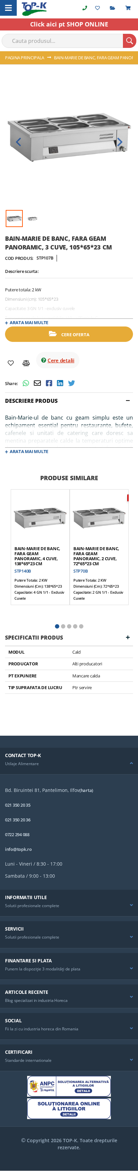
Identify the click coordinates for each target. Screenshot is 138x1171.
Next (120, 142)
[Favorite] (10, 363)
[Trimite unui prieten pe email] (38, 384)
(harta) (86, 790)
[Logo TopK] (34, 9)
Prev (18, 142)
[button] (57, 627)
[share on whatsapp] (26, 384)
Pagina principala (24, 58)
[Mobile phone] (84, 8)
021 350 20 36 (17, 820)
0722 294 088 (17, 834)
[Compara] (26, 363)
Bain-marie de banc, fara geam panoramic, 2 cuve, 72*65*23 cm (96, 556)
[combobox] (69, 41)
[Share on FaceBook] (49, 384)
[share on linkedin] (60, 384)
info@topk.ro (18, 849)
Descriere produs (31, 401)
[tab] (69, 401)
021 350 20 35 (17, 805)
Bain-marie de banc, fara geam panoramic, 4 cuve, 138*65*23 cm (37, 556)
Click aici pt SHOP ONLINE (69, 24)
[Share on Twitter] (71, 384)
